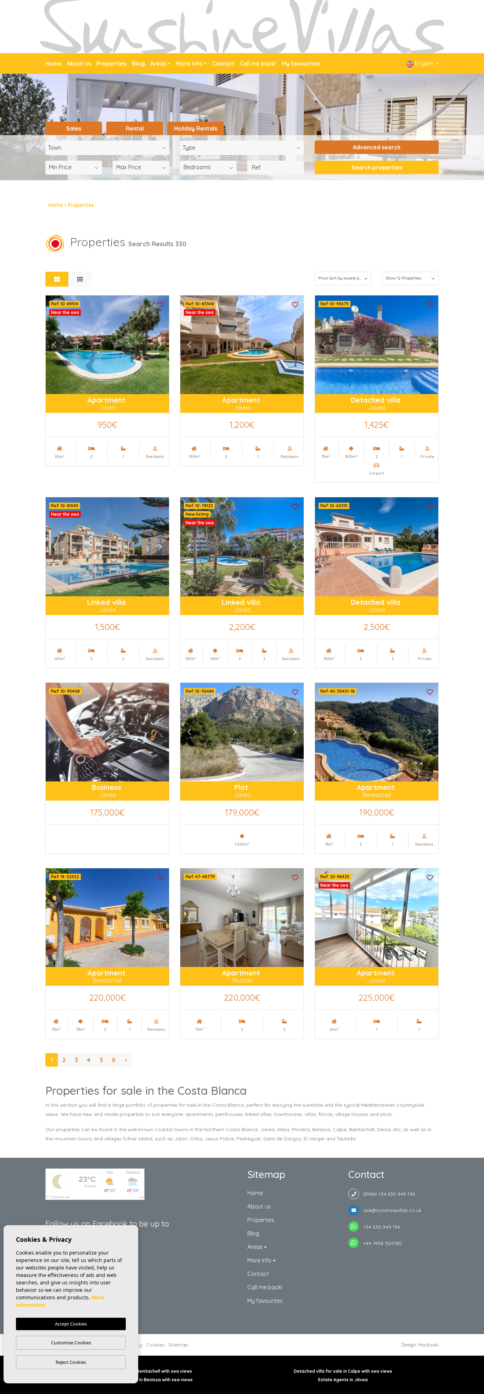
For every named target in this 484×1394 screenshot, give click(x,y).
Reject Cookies (71, 1362)
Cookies (155, 1345)
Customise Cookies (71, 1342)
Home (53, 63)
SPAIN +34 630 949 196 (387, 1194)
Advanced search (376, 147)
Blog (138, 63)
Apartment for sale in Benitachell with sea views (141, 1371)
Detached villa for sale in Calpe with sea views (343, 1371)
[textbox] (109, 147)
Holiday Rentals (195, 128)
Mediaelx (428, 1345)
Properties (111, 63)
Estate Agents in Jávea (343, 1379)
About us (79, 63)
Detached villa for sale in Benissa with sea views (141, 1379)
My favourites (301, 63)
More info (189, 63)
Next (160, 344)
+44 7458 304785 (380, 1243)
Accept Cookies (71, 1324)
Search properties (376, 167)
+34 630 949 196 (379, 1227)
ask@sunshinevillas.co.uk (390, 1210)
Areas (158, 63)
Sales (73, 128)
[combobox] (107, 148)
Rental (135, 128)
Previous (54, 344)
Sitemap (178, 1345)
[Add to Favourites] (160, 304)
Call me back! (258, 63)
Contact (223, 63)
